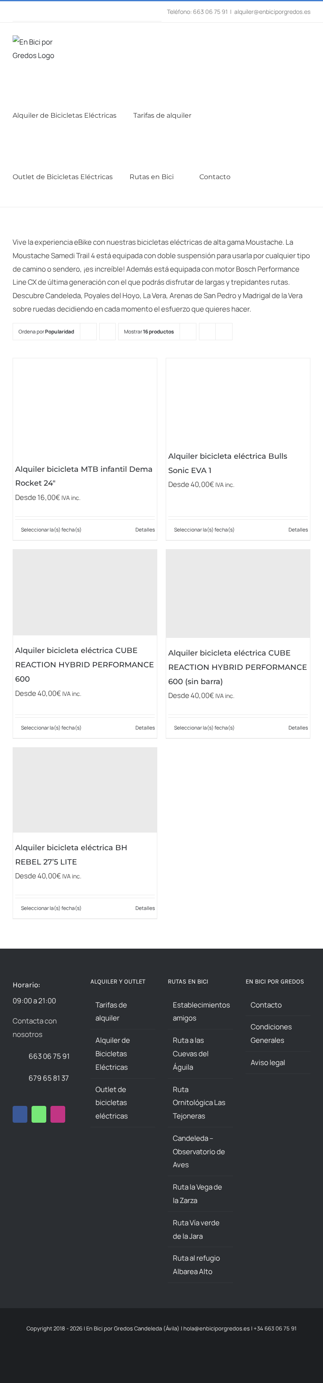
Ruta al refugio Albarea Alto (196, 1264)
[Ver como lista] (224, 331)
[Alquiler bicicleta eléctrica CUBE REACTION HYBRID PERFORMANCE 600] (85, 592)
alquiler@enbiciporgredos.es (272, 12)
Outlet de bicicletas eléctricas (111, 1102)
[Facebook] (20, 1114)
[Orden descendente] (107, 331)
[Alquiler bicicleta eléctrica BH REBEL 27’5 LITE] (85, 790)
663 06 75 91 (49, 1056)
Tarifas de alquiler (111, 1011)
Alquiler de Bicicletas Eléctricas (112, 1053)
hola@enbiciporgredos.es (216, 1328)
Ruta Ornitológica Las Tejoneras (199, 1102)
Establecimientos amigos (201, 1011)
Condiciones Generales (271, 1033)
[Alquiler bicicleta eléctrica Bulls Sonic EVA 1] (238, 399)
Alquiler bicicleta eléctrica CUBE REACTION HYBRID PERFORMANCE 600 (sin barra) (237, 667)
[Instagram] (57, 1114)
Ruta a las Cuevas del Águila (191, 1053)
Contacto (266, 1005)
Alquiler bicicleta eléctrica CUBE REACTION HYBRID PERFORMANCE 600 (84, 665)
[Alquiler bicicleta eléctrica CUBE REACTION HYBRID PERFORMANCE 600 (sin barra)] (238, 594)
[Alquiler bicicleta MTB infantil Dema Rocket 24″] (85, 406)
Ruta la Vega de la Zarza (197, 1193)
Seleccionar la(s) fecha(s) (51, 529)
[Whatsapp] (39, 1114)
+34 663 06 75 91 (275, 1328)
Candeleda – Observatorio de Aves (199, 1151)
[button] (271, 176)
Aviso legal (268, 1062)
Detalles (145, 529)
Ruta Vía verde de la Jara (196, 1229)
